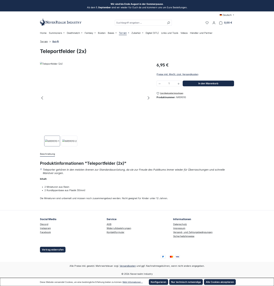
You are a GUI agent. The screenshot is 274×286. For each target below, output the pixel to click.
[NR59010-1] (95, 97)
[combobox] (140, 23)
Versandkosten (128, 265)
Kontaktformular (115, 232)
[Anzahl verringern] (160, 83)
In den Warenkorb (208, 83)
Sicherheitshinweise (183, 236)
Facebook (45, 232)
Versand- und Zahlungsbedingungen (192, 232)
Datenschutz (180, 224)
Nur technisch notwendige (186, 282)
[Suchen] (168, 23)
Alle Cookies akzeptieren (220, 282)
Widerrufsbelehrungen (119, 228)
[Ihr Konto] (213, 23)
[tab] (47, 154)
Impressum (179, 228)
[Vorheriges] (42, 97)
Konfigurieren (158, 282)
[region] (95, 104)
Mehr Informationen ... (133, 282)
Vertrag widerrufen (53, 249)
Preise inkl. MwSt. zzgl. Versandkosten (177, 74)
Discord (44, 224)
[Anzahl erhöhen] (179, 83)
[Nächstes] (148, 97)
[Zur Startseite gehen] (61, 22)
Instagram (45, 228)
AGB (109, 224)
